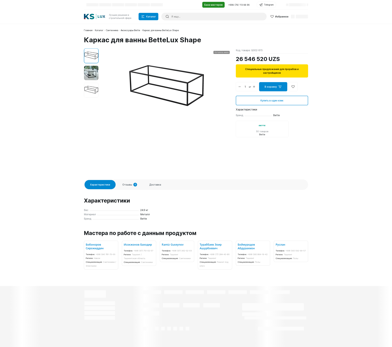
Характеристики (100, 184)
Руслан (280, 244)
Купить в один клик (271, 100)
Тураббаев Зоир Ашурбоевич (211, 246)
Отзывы (129, 184)
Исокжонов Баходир (138, 244)
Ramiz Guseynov (173, 244)
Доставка (155, 184)
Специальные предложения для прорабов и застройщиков (272, 71)
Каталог (99, 30)
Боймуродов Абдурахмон (246, 246)
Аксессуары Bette (130, 30)
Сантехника (112, 30)
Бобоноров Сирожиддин (95, 246)
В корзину (271, 86)
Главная (88, 30)
